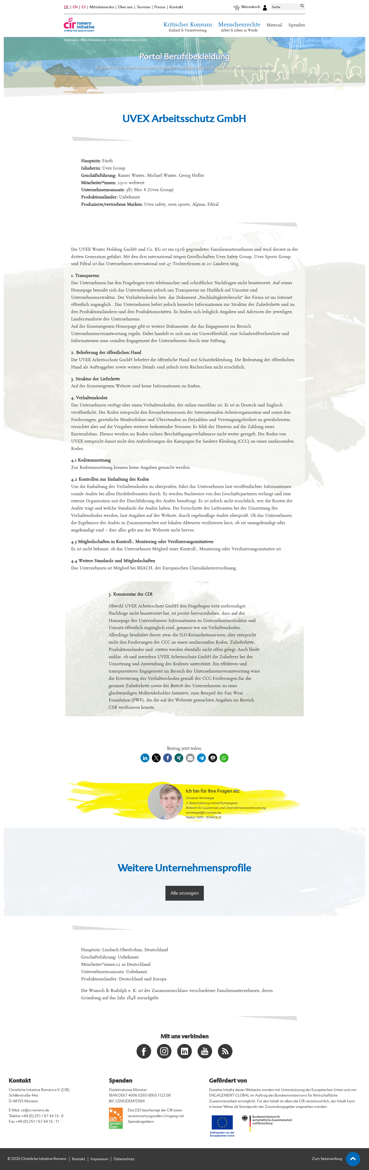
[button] (145, 758)
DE (66, 7)
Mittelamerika (102, 7)
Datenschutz (124, 1159)
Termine (143, 7)
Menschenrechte (239, 27)
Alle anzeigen (184, 893)
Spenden (296, 25)
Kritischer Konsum (187, 27)
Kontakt (176, 7)
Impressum (99, 1159)
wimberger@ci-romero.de (203, 812)
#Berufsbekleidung (93, 40)
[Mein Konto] (264, 7)
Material (274, 25)
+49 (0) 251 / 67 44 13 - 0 (42, 1116)
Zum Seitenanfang (327, 1159)
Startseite (70, 40)
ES (84, 7)
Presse (159, 7)
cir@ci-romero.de (35, 1110)
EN (75, 7)
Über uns (125, 7)
